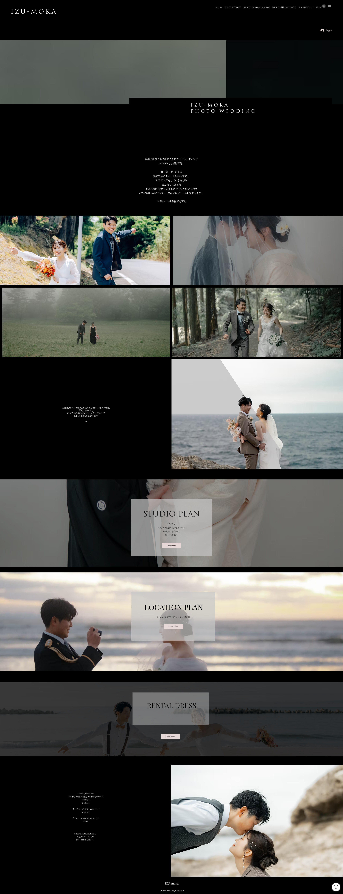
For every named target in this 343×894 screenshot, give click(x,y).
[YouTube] (329, 6)
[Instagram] (324, 6)
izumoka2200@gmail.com (172, 890)
